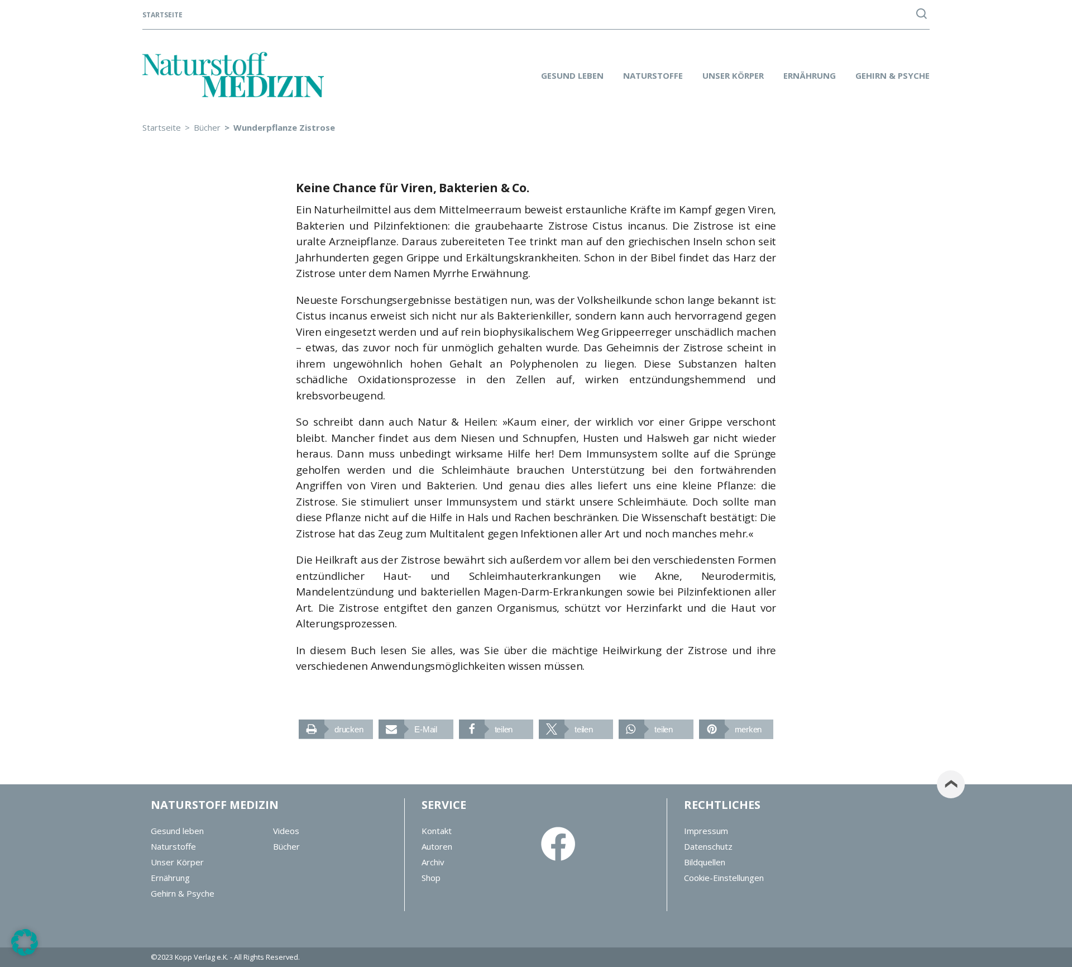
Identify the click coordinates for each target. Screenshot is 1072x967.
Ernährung (809, 75)
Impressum (706, 830)
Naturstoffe (653, 75)
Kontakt (437, 830)
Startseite (162, 15)
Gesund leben (572, 75)
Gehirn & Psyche (892, 75)
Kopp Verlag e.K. (201, 957)
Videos (286, 830)
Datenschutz (708, 846)
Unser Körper (733, 75)
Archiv (433, 862)
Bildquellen (704, 862)
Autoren (437, 846)
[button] (336, 729)
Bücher (286, 846)
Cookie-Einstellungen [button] (724, 877)
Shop (431, 877)
